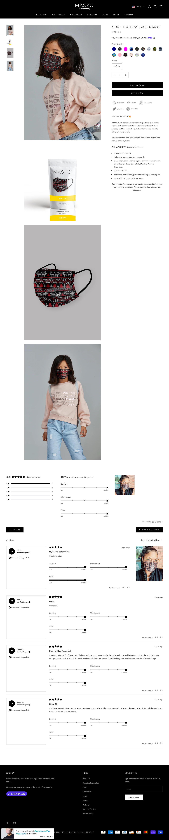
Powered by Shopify (84, 832)
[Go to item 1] (10, 30)
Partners (86, 805)
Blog (105, 14)
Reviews (129, 14)
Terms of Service (89, 809)
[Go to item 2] (10, 41)
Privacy (85, 800)
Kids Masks (76, 14)
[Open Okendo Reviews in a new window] (152, 521)
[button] (29, 483)
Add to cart (137, 85)
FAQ (84, 787)
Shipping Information (91, 783)
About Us (86, 778)
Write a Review (152, 530)
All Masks (41, 14)
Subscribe (133, 797)
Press (116, 14)
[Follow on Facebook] (7, 822)
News (85, 796)
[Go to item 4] (10, 65)
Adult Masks (58, 14)
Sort (143, 540)
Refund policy (88, 813)
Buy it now (137, 93)
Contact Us (87, 791)
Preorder (92, 14)
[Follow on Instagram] (14, 822)
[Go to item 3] (10, 52)
